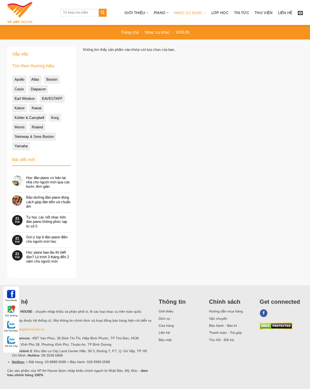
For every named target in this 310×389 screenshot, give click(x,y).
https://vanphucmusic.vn (25, 329)
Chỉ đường (11, 315)
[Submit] (103, 12)
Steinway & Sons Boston (34, 136)
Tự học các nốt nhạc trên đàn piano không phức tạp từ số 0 (46, 221)
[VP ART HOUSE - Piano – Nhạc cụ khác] (30, 12)
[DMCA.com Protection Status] (276, 326)
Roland (37, 127)
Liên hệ (285, 13)
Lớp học (220, 13)
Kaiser (20, 108)
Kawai (36, 108)
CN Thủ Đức (11, 330)
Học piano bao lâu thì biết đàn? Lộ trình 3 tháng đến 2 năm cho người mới (47, 256)
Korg (55, 118)
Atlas (35, 79)
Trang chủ (130, 32)
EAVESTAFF (52, 98)
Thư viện (263, 13)
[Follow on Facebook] (263, 313)
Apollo (19, 79)
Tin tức (241, 13)
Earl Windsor (25, 98)
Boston (51, 79)
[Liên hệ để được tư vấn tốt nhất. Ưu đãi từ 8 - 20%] (300, 13)
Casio (19, 89)
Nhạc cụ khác (188, 13)
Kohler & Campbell (29, 118)
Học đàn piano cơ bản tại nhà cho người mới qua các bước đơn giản (48, 182)
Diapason (38, 89)
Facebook (11, 300)
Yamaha (21, 146)
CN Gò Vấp (11, 346)
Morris (20, 127)
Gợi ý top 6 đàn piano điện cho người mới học (47, 239)
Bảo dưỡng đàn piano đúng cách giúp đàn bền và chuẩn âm (48, 201)
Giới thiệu (134, 13)
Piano (160, 13)
